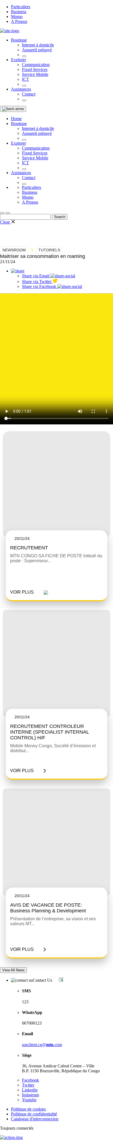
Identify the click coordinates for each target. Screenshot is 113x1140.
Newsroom (14, 250)
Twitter (28, 1085)
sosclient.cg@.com (42, 1044)
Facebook (30, 1080)
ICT (25, 79)
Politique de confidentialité (34, 1114)
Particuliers (20, 6)
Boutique (19, 40)
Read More (29, 592)
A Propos (19, 21)
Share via (35, 275)
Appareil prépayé (37, 49)
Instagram (30, 1095)
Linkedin (30, 1090)
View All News (13, 970)
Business (18, 11)
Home (16, 118)
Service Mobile (35, 74)
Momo (16, 16)
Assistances (21, 89)
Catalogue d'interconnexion (34, 1119)
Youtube (29, 1099)
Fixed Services (34, 69)
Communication (36, 64)
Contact (28, 94)
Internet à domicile (38, 45)
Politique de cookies (28, 1109)
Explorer (18, 59)
